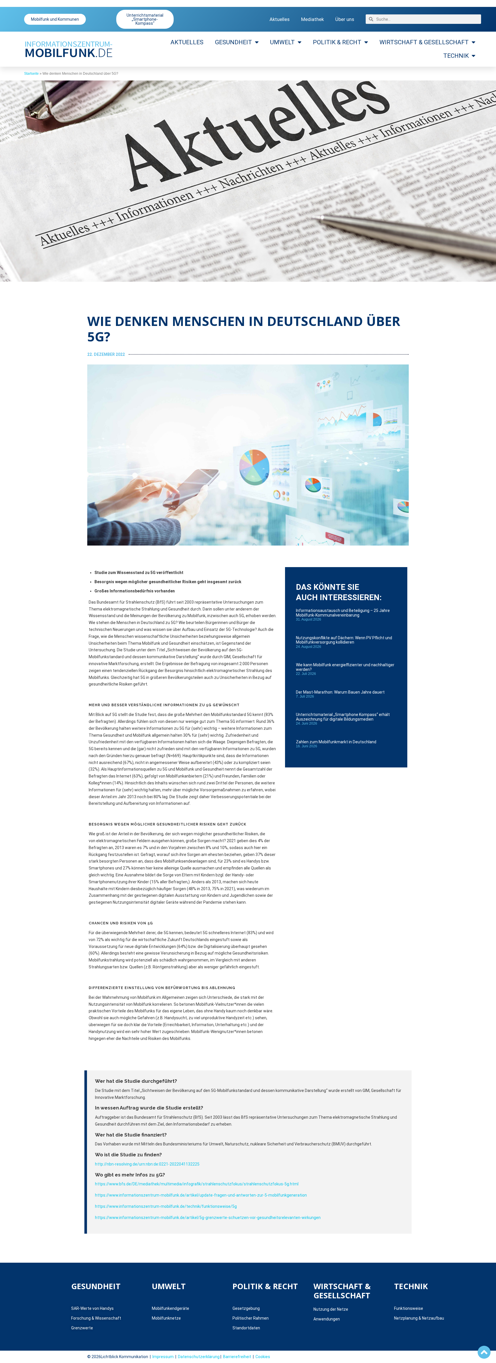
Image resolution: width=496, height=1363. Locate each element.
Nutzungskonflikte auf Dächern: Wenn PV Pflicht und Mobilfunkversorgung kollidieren (344, 640)
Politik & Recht (337, 42)
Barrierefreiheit (237, 1356)
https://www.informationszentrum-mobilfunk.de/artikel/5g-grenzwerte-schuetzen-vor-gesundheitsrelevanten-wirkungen (208, 1217)
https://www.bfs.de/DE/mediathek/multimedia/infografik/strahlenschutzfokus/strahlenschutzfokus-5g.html (197, 1184)
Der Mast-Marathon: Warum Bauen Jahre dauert (340, 692)
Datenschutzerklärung (199, 1356)
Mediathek (312, 19)
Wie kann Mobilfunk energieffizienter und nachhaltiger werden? (345, 667)
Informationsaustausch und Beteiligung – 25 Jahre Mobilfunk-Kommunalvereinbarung (343, 612)
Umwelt (282, 42)
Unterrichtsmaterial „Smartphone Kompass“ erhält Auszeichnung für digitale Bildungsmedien (343, 716)
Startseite (31, 74)
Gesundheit (233, 42)
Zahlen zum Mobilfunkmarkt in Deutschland (336, 742)
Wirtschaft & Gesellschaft (424, 42)
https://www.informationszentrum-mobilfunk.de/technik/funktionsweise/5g (166, 1206)
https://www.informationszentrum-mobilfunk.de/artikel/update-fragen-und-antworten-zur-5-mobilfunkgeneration (201, 1195)
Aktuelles (280, 19)
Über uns (344, 19)
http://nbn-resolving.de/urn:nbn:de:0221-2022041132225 (147, 1164)
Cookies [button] (262, 1356)
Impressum (163, 1356)
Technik (456, 55)
